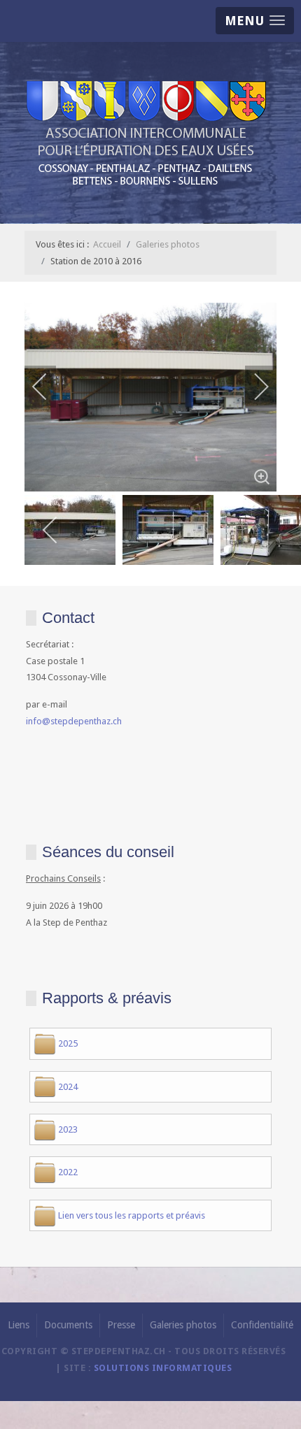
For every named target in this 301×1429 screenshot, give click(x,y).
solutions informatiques (163, 1368)
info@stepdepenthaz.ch (74, 721)
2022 (68, 1172)
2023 (68, 1129)
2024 (68, 1087)
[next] (251, 386)
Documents (68, 1324)
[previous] (49, 386)
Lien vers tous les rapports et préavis (131, 1215)
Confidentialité (262, 1324)
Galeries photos (183, 1324)
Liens (18, 1324)
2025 (68, 1043)
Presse (121, 1324)
